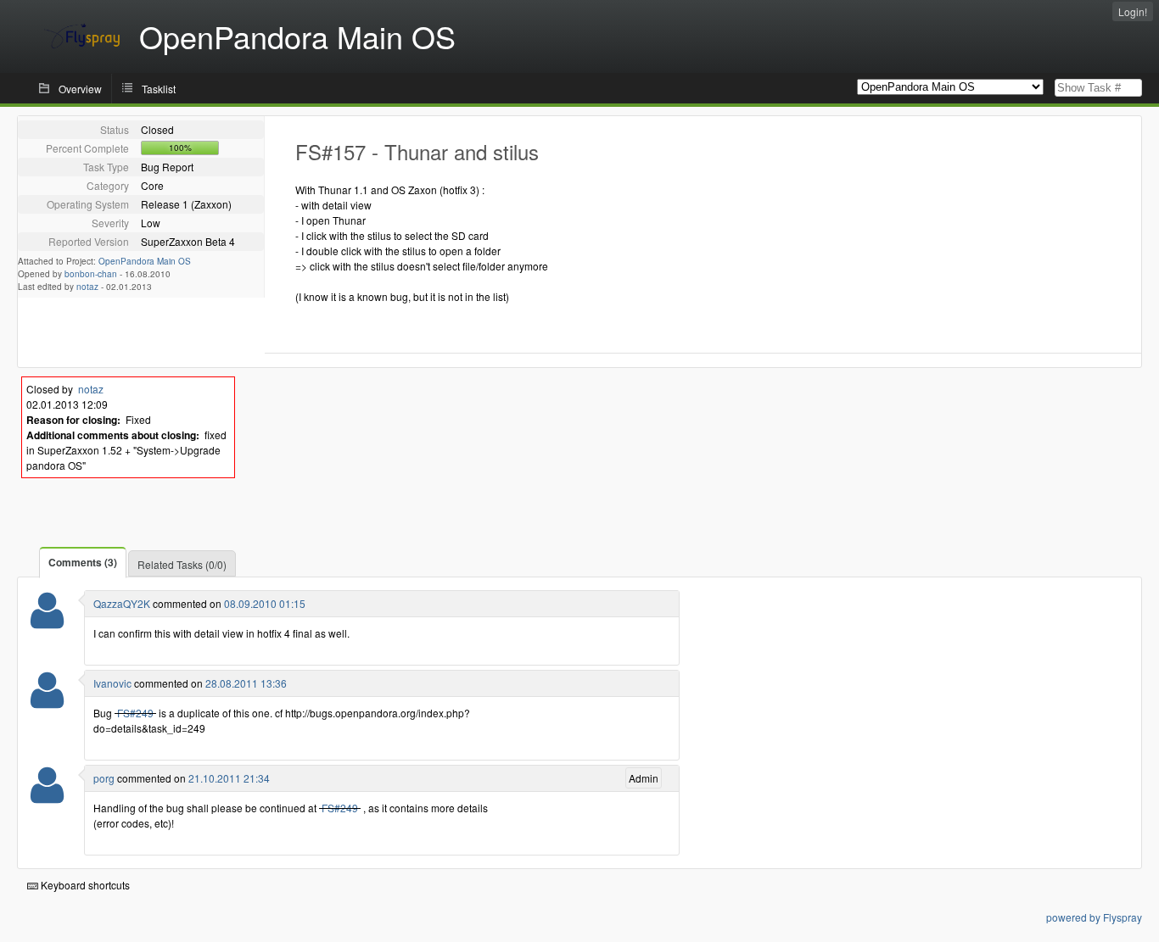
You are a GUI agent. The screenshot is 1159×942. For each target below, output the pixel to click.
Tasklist (159, 88)
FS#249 (135, 712)
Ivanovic (112, 683)
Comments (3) (82, 562)
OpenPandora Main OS (144, 261)
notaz (87, 287)
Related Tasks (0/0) (182, 564)
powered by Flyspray (1094, 917)
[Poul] (47, 621)
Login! (1132, 11)
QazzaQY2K (121, 603)
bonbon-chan (90, 274)
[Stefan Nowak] (47, 796)
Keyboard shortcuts (84, 885)
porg (104, 778)
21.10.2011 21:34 (229, 778)
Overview (80, 88)
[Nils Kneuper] (47, 701)
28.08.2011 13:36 (246, 683)
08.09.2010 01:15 (264, 603)
